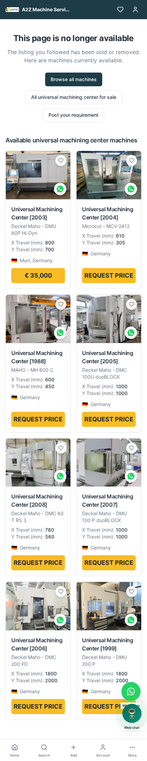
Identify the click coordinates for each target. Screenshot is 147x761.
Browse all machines (74, 79)
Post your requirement (73, 115)
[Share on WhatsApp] (60, 189)
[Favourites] (120, 9)
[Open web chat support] (132, 713)
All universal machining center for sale (73, 97)
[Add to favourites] (60, 160)
